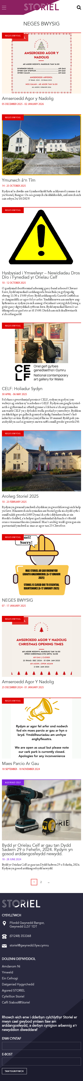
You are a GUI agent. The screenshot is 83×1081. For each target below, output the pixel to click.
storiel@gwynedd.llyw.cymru (29, 945)
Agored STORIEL (13, 990)
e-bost (7, 1054)
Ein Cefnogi (10, 978)
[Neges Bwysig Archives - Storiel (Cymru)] (21, 903)
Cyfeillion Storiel (13, 996)
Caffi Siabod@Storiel (16, 1002)
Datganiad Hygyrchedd (18, 984)
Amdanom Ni (11, 966)
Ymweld (7, 972)
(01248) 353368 (20, 936)
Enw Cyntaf (11, 1039)
